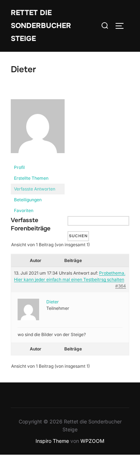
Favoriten (23, 210)
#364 (120, 286)
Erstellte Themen (31, 178)
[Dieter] (38, 158)
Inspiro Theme (52, 441)
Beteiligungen (28, 199)
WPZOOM (92, 441)
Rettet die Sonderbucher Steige (41, 25)
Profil (19, 167)
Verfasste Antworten (34, 189)
